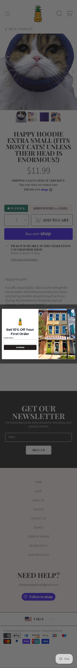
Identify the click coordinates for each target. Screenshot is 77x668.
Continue (20, 347)
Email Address (8, 338)
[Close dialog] (72, 311)
